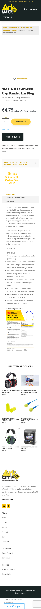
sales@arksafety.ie (25, 1)
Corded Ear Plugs (10, 30)
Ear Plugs (28, 27)
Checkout (5, 542)
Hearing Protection (16, 27)
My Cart (32, 148)
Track (4, 518)
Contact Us (6, 558)
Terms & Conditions (9, 569)
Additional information (15, 198)
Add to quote (13, 136)
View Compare (14, 606)
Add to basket (21, 122)
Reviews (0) (10, 201)
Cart (3, 537)
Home (5, 27)
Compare (5, 522)
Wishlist (5, 527)
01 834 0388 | (13, 1)
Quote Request (7, 553)
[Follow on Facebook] (8, 506)
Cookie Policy (6, 574)
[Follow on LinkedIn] (4, 506)
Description (10, 195)
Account (5, 532)
